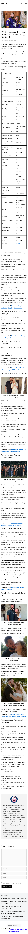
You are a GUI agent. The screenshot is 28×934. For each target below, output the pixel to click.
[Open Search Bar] (22, 3)
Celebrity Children (8, 776)
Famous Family (17, 776)
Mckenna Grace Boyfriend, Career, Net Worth (13, 898)
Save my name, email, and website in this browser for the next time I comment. (13, 882)
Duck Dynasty (6, 778)
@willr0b (18, 243)
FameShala (4, 3)
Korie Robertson (15, 778)
